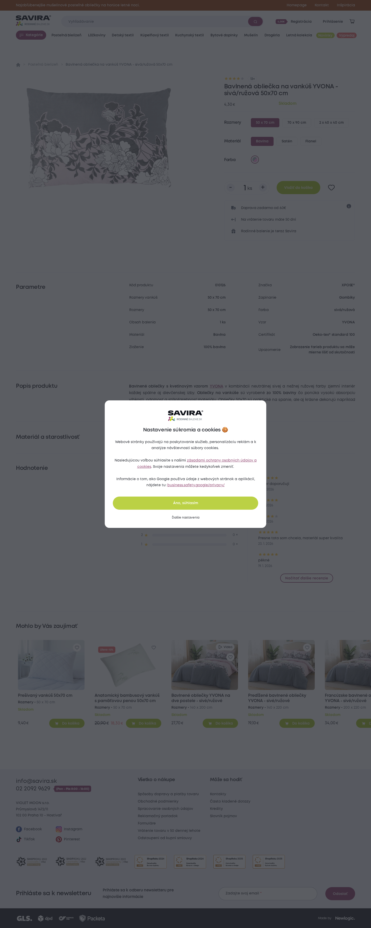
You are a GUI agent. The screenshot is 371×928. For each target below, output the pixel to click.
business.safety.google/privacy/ (196, 485)
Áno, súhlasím (185, 503)
